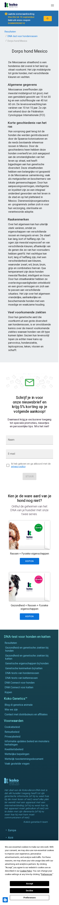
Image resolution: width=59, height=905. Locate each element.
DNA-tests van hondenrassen (22, 673)
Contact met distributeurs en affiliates (26, 714)
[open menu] (52, 5)
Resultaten (10, 31)
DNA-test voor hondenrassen (23, 36)
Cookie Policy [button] (26, 871)
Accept (29, 884)
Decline (29, 891)
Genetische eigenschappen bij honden (27, 663)
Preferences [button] (46, 874)
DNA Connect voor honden (20, 682)
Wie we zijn (11, 709)
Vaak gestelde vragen (17, 763)
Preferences (29, 898)
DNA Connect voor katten (19, 687)
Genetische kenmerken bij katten (23, 668)
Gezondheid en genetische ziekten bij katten (26, 657)
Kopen (8, 692)
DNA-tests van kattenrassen (21, 677)
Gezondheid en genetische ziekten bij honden (26, 649)
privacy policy (18, 466)
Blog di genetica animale (19, 704)
